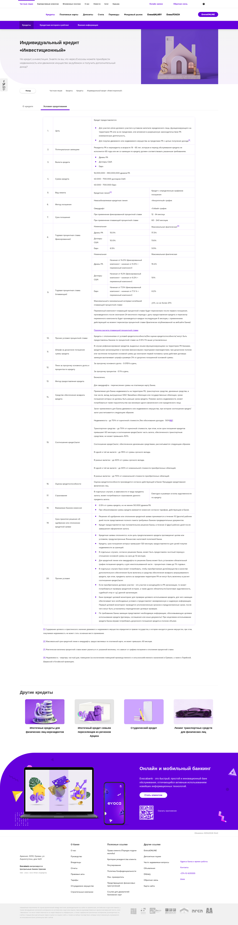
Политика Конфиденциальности (121, 871)
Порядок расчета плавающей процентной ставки (116, 330)
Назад (28, 91)
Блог (107, 4)
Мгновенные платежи (72, 4)
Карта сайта (149, 886)
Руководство (76, 856)
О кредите (28, 106)
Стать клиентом (153, 795)
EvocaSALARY (154, 14)
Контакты (184, 867)
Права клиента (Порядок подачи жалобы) (121, 852)
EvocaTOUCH (173, 14)
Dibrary (147, 874)
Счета (101, 14)
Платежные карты (69, 14)
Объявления (149, 868)
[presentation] (20, 709)
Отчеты (74, 868)
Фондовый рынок (133, 14)
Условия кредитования (55, 106)
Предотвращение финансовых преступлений (121, 884)
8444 (182, 879)
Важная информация (88, 25)
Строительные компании (82, 892)
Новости (97, 4)
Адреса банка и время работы (194, 861)
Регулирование (114, 865)
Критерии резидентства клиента (121, 859)
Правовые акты (78, 874)
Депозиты (88, 14)
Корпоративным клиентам (48, 4)
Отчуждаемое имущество (82, 886)
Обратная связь (151, 880)
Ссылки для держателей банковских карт (118, 893)
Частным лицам (26, 4)
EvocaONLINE (208, 14)
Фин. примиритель (115, 877)
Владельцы (76, 862)
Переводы (114, 14)
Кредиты (50, 14)
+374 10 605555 (187, 873)
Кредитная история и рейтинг (54, 25)
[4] (171, 420)
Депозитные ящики (152, 856)
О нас (87, 4)
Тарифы (74, 880)
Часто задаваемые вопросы (156, 862)
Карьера (116, 4)
